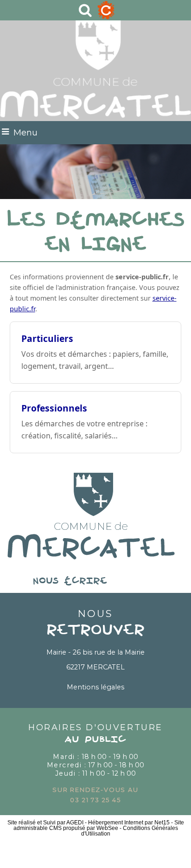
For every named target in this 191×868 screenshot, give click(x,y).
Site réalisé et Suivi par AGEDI (45, 822)
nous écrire (95, 581)
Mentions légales (95, 687)
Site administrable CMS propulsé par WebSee (98, 825)
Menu (25, 133)
